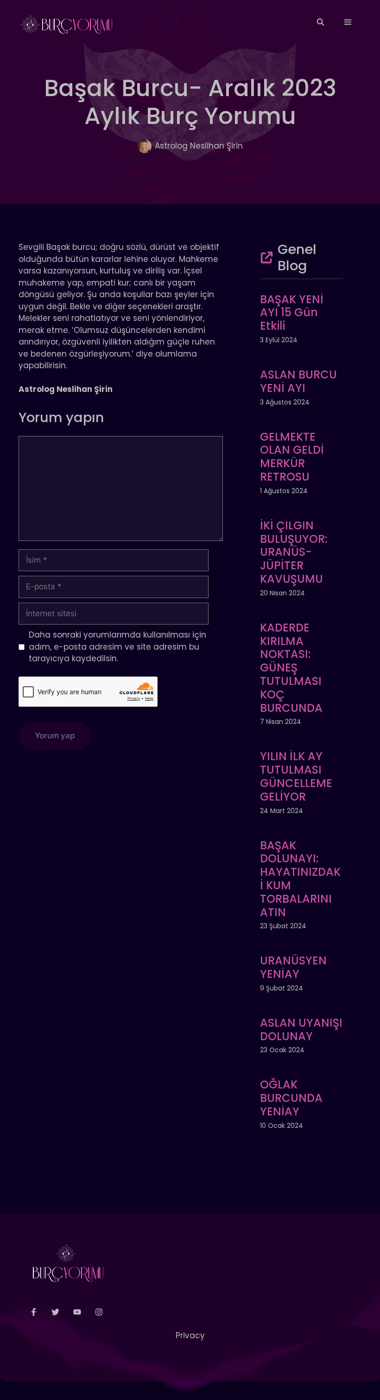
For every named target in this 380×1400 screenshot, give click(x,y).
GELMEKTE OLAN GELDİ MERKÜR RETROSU (292, 456)
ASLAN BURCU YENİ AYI (298, 381)
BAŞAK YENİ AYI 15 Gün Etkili (291, 313)
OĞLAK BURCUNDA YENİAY (291, 1098)
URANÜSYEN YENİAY (293, 967)
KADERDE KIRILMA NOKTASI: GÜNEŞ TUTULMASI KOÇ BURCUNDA (291, 668)
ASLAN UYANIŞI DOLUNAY (301, 1029)
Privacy (190, 1335)
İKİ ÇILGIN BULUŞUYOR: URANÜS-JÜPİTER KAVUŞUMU (293, 552)
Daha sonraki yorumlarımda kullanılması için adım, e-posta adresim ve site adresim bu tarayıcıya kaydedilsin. (117, 646)
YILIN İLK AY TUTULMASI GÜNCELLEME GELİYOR (296, 776)
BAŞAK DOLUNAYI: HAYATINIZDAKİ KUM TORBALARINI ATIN (300, 879)
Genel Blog (297, 257)
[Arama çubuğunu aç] (320, 22)
